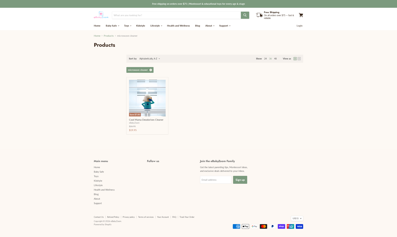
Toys (127, 25)
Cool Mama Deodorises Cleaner (146, 119)
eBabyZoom (134, 123)
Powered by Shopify (103, 224)
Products (109, 35)
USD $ (296, 218)
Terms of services (146, 217)
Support (224, 25)
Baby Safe (112, 25)
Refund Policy (113, 217)
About (209, 25)
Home (97, 25)
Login (299, 25)
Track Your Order (187, 217)
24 (265, 58)
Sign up (240, 179)
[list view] (299, 58)
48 (275, 58)
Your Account (163, 217)
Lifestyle (155, 25)
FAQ (174, 217)
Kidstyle (140, 25)
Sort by (133, 58)
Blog (197, 25)
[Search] (245, 15)
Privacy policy (129, 217)
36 (270, 58)
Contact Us (99, 217)
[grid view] (295, 58)
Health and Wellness (178, 25)
